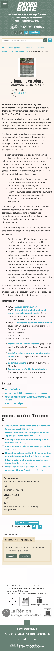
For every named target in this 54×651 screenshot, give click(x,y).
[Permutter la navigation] (4, 4)
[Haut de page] (27, 622)
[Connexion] (26, 32)
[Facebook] (34, 526)
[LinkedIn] (40, 526)
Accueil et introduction (26, 307)
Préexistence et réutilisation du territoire (28, 369)
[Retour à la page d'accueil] (3, 47)
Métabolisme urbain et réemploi (23, 343)
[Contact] (21, 32)
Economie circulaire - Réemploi (15, 51)
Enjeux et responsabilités (35, 48)
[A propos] (16, 32)
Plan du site (30, 634)
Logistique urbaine (17, 363)
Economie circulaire (12, 389)
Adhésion (34, 32)
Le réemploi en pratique (14, 403)
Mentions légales (43, 634)
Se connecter (23, 639)
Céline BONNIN (20, 93)
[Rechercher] (45, 40)
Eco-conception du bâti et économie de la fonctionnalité (26, 393)
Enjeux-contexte (14, 48)
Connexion (11, 556)
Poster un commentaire (29, 522)
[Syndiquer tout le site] (5, 634)
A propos (12, 634)
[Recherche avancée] (50, 40)
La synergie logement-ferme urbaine (34, 322)
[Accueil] (27, 6)
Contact (21, 634)
